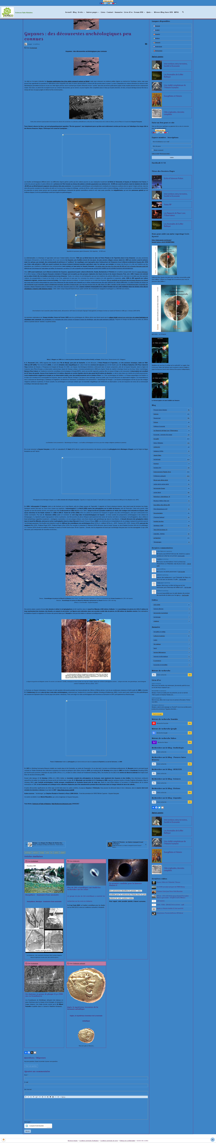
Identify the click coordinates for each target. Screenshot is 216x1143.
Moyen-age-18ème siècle (171, 480)
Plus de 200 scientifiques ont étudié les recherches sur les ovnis (84, 888)
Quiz (149, 12)
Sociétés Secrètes (171, 521)
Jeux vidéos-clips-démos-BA (171, 505)
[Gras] (25, 1097)
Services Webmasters (171, 652)
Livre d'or (128, 12)
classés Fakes (171, 455)
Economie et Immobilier (171, 665)
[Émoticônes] (58, 1097)
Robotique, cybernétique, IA (171, 496)
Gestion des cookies (142, 1140)
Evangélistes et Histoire (173, 96)
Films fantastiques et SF (171, 509)
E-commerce (171, 660)
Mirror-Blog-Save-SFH (163, 12)
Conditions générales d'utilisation (89, 1140)
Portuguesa (158, 51)
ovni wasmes (161, 901)
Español (157, 34)
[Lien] (45, 1097)
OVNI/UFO (76, 861)
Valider (172, 157)
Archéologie (33, 48)
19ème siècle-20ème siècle (171, 484)
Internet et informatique (171, 656)
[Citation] (40, 1097)
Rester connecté (158, 150)
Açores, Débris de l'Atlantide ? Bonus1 (168, 882)
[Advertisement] (75, 821)
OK (190, 675)
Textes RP (167, 204)
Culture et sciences (171, 636)
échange (42, 852)
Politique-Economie (171, 426)
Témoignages (171, 542)
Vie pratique (171, 644)
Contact (110, 12)
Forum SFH (139, 12)
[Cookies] (3, 1139)
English (157, 30)
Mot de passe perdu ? (165, 153)
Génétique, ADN (171, 525)
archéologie (28, 852)
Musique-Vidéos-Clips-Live (171, 501)
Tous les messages (157, 714)
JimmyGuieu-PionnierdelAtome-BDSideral (170, 913)
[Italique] (28, 1097)
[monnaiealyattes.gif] (86, 1035)
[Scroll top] (213, 1140)
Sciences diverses (171, 609)
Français (157, 26)
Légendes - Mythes (171, 534)
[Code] (55, 1097)
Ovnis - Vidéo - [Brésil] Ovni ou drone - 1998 (170, 904)
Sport (171, 648)
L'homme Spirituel (171, 517)
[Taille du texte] (33, 1097)
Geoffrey (159, 559)
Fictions (171, 422)
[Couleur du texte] (37, 1097)
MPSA (176, 12)
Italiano (157, 38)
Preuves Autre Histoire (171, 410)
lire (52, 852)
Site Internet (28, 1089)
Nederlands (158, 46)
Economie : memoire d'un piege (171, 434)
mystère (56, 852)
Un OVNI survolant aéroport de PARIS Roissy (171, 887)
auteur (47, 852)
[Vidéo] (53, 1097)
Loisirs (171, 640)
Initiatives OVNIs (171, 451)
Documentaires (171, 513)
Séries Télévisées (171, 443)
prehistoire (35, 852)
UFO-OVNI (171, 604)
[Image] (50, 1097)
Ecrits (80, 12)
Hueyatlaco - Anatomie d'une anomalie (42, 895)
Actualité (171, 439)
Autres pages (92, 12)
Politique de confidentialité (127, 1140)
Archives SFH (171, 467)
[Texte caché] (47, 1097)
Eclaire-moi (160, 582)
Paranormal (171, 418)
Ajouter (27, 1131)
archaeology (171, 538)
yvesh (30, 44)
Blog (75, 12)
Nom (25, 1075)
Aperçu (63, 1097)
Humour (171, 463)
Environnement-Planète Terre (171, 472)
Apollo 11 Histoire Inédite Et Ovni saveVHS (170, 908)
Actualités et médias (171, 632)
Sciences (171, 414)
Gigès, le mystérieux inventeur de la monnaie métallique (82, 1008)
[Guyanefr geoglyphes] (86, 565)
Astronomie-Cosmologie (171, 613)
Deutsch (157, 42)
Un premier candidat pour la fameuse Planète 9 (125, 884)
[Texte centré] (42, 1097)
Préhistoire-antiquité (79, 963)
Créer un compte (155, 153)
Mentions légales (73, 1140)
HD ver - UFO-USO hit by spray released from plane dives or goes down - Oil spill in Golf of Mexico (173, 896)
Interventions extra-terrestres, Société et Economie (175, 65)
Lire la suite (181, 556)
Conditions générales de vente (109, 1140)
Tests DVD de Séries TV (171, 529)
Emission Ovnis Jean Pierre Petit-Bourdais (170, 891)
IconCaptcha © (49, 1127)
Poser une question (31, 1066)
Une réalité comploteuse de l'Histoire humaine (175, 86)
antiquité (62, 852)
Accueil (68, 12)
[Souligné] (31, 1097)
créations (171, 621)
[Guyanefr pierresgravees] (86, 649)
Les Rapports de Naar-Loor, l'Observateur (175, 214)
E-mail (26, 1082)
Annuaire (119, 12)
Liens (103, 12)
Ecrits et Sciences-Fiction (173, 178)
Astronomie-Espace (171, 488)
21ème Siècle (171, 492)
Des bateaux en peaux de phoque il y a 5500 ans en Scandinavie (44, 995)
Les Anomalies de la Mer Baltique (173, 75)
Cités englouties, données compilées (174, 113)
